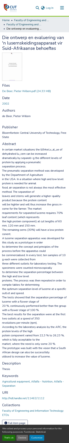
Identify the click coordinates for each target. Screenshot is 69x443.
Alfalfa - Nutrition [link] (42, 382)
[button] (10, 8)
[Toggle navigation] (62, 8)
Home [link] (6, 20)
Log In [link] (49, 8)
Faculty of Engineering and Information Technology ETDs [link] (24, 24)
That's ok (8, 437)
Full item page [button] (16, 423)
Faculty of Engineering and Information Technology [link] (31, 20)
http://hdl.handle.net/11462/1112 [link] (23, 398)
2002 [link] (5, 104)
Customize (36, 437)
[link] (34, 91)
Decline (22, 437)
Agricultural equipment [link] (16, 382)
